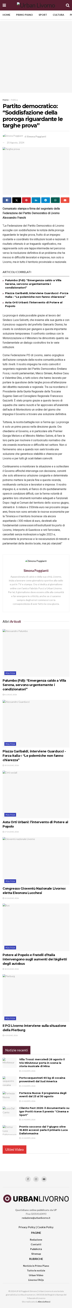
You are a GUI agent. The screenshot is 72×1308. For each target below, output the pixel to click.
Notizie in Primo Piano (36, 1265)
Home (6, 14)
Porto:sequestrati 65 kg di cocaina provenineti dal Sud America (42, 1079)
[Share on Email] (65, 200)
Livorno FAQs (36, 1279)
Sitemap (36, 1253)
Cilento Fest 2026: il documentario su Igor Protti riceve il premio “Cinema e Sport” (44, 1111)
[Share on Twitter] (16, 200)
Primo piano (24, 14)
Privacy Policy (27, 1227)
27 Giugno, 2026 (11, 832)
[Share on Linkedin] (36, 200)
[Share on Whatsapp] (55, 200)
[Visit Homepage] (36, 5)
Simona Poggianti (36, 136)
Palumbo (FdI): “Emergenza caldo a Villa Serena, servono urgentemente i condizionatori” (33, 284)
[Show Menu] (4, 5)
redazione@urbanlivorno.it (36, 1217)
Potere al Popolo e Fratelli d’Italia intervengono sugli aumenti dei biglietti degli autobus (35, 959)
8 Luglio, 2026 (10, 694)
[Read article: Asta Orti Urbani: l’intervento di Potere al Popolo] (36, 794)
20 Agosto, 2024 (15, 142)
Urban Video (36, 1275)
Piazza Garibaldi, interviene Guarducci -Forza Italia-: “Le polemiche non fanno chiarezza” (34, 755)
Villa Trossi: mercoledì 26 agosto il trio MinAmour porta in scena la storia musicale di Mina (42, 1063)
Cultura (58, 14)
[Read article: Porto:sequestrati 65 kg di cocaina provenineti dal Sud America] (10, 1081)
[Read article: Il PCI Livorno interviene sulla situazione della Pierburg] (36, 998)
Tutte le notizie (36, 1270)
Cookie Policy (45, 1227)
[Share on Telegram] (45, 200)
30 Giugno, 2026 (11, 765)
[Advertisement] (36, 57)
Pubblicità (36, 1249)
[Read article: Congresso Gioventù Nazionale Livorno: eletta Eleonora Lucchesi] (36, 861)
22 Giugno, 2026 (11, 898)
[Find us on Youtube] (44, 1179)
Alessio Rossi (44, 1301)
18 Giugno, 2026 (11, 969)
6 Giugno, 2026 (11, 1035)
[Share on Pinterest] (26, 200)
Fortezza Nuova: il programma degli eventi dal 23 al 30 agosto (42, 1094)
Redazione (36, 1239)
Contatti (36, 1244)
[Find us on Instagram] (36, 1179)
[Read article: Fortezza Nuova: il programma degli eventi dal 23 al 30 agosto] (10, 1096)
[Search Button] (67, 5)
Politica (14, 99)
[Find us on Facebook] (28, 1179)
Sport (43, 14)
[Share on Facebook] (7, 200)
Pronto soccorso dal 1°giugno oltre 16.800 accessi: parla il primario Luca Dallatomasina (43, 1130)
